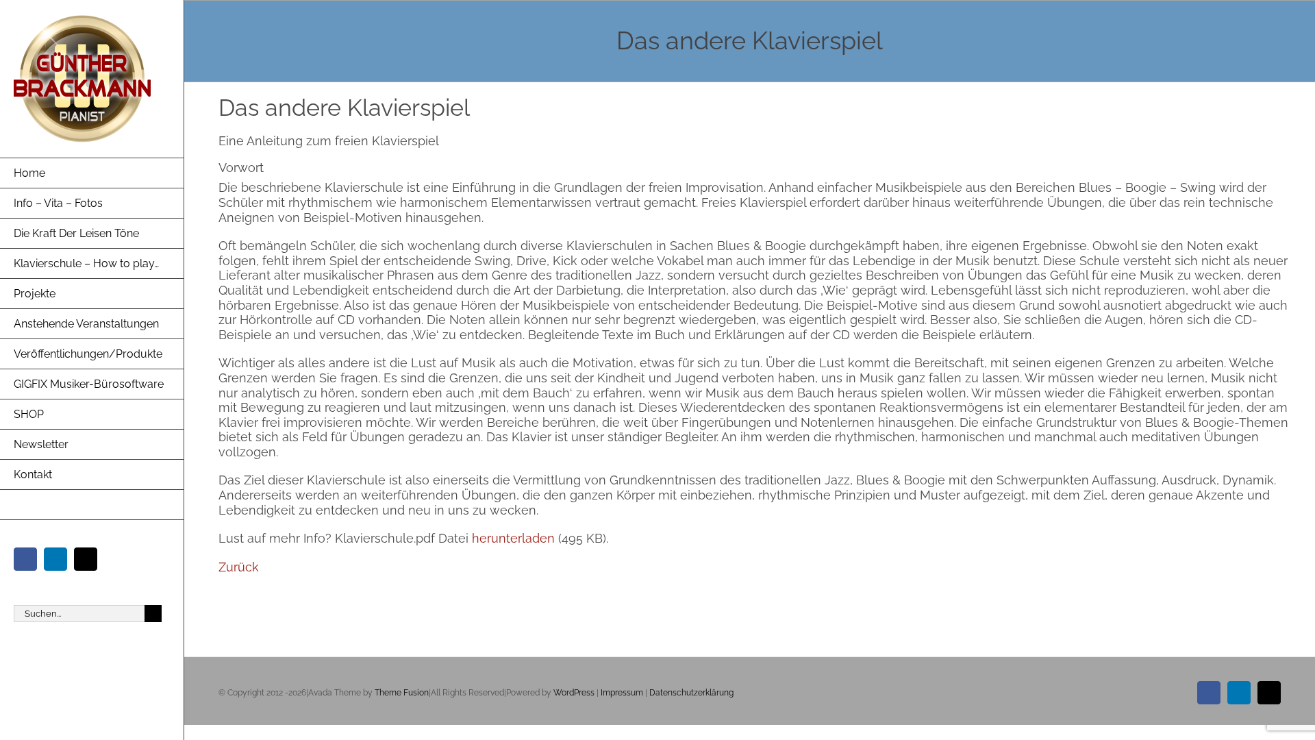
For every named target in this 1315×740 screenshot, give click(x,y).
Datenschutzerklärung (691, 693)
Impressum (622, 693)
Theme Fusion (402, 693)
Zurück (238, 567)
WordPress (573, 693)
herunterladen (515, 538)
